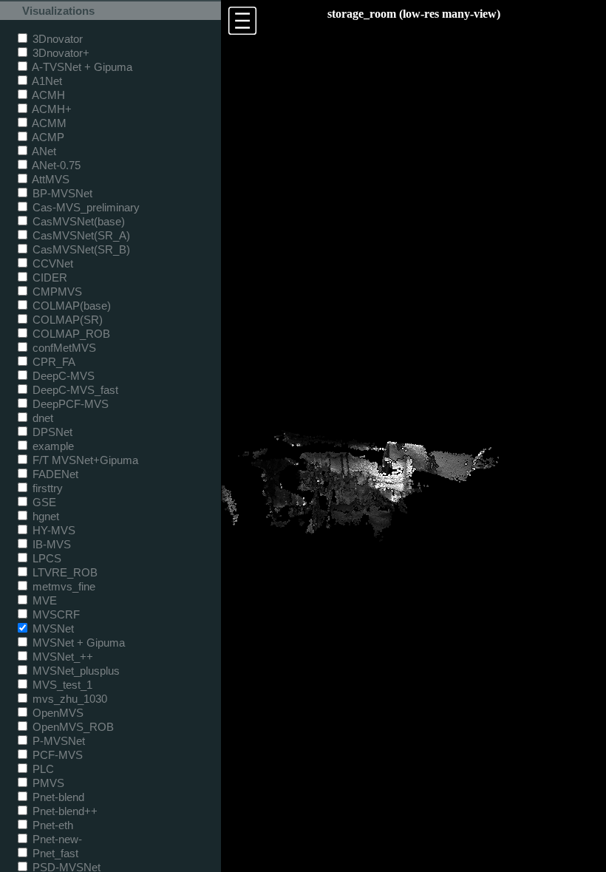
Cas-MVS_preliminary (85, 207)
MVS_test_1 (61, 684)
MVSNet (52, 628)
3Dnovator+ (59, 53)
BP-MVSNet (61, 193)
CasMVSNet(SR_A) (80, 235)
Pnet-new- (56, 839)
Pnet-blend (57, 797)
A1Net (46, 81)
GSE (43, 502)
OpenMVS (57, 712)
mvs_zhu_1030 (68, 698)
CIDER (48, 277)
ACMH (47, 95)
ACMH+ (51, 109)
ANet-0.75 (55, 165)
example (52, 446)
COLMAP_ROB (70, 333)
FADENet (54, 474)
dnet (41, 418)
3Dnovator (56, 39)
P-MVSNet (57, 741)
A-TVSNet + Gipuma (81, 67)
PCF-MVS (56, 755)
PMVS (47, 783)
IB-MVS (50, 544)
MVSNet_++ (61, 656)
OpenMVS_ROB (72, 727)
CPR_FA (52, 361)
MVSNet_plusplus (75, 670)
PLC (42, 769)
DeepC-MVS (62, 375)
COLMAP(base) (70, 305)
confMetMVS (63, 347)
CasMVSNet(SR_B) (80, 249)
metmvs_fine (62, 586)
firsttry (46, 488)
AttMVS (49, 179)
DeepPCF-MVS (69, 404)
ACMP (47, 137)
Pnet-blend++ (64, 811)
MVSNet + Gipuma (77, 642)
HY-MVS (52, 530)
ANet (43, 151)
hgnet (44, 516)
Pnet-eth (51, 825)
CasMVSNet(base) (77, 221)
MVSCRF (55, 614)
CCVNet (51, 263)
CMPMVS (56, 291)
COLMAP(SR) (66, 319)
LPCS (45, 558)
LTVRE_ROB (64, 572)
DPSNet (51, 432)
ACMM (48, 123)
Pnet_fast (54, 853)
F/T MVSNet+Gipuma (84, 460)
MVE (43, 600)
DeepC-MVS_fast (74, 390)
